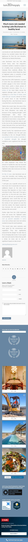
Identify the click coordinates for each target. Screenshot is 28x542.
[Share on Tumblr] (15, 269)
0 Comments (16, 32)
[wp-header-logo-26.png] (14, 16)
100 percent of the (7, 137)
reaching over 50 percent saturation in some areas (14, 219)
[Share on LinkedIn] (13, 269)
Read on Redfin (14, 533)
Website (20, 298)
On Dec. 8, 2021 (6, 174)
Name (20, 289)
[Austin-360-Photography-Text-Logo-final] (11, 5)
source (4, 260)
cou (14, 137)
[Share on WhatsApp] (8, 269)
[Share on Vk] (17, 269)
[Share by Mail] (22, 269)
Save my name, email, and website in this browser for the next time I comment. (14, 304)
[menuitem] (24, 5)
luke (16, 34)
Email (20, 294)
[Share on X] (6, 269)
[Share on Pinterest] (10, 269)
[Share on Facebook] (3, 269)
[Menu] (24, 5)
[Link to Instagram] (25, 269)
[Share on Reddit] (20, 269)
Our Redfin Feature (14, 530)
